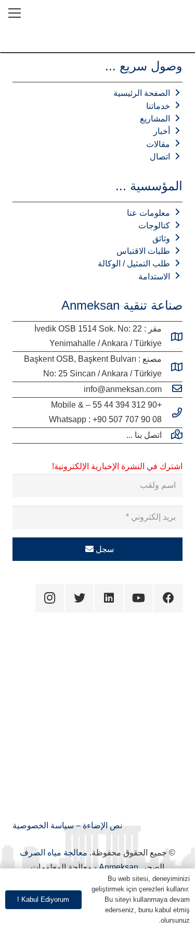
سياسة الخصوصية (43, 825)
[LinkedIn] (109, 598)
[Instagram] (49, 598)
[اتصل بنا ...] (172, 435)
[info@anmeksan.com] (172, 389)
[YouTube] (138, 598)
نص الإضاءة (101, 825)
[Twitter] (79, 598)
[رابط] (179, 13)
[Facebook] (168, 598)
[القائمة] (15, 13)
